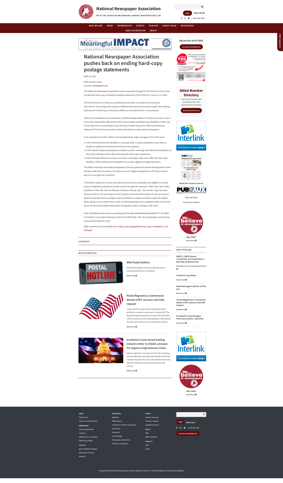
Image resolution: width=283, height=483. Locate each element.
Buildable (180, 471)
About (153, 30)
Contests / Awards (151, 421)
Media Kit (82, 456)
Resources (187, 25)
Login (187, 13)
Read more (131, 276)
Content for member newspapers (124, 425)
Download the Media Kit (191, 47)
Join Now (82, 433)
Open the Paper (191, 197)
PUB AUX (153, 25)
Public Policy (83, 417)
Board (147, 449)
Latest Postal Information (88, 421)
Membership (124, 25)
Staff (147, 445)
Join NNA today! (280, 40)
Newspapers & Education (121, 440)
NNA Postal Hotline (138, 262)
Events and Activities (86, 429)
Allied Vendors (117, 421)
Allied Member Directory (191, 92)
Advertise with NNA (191, 40)
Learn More (190, 240)
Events (140, 25)
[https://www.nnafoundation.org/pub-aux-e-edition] (191, 167)
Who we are (95, 25)
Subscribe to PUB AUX (191, 202)
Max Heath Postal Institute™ (144, 213)
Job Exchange (117, 436)
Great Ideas (169, 25)
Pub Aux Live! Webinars (120, 444)
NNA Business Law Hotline (88, 437)
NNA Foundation (135, 30)
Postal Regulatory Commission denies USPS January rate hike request (145, 300)
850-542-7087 (194, 428)
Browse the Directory (191, 110)
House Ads (116, 432)
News (110, 25)
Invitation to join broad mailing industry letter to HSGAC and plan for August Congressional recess (147, 344)
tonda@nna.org (100, 85)
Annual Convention (152, 417)
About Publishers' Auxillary (88, 449)
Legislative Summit (152, 425)
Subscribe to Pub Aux (86, 453)
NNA (146, 433)
